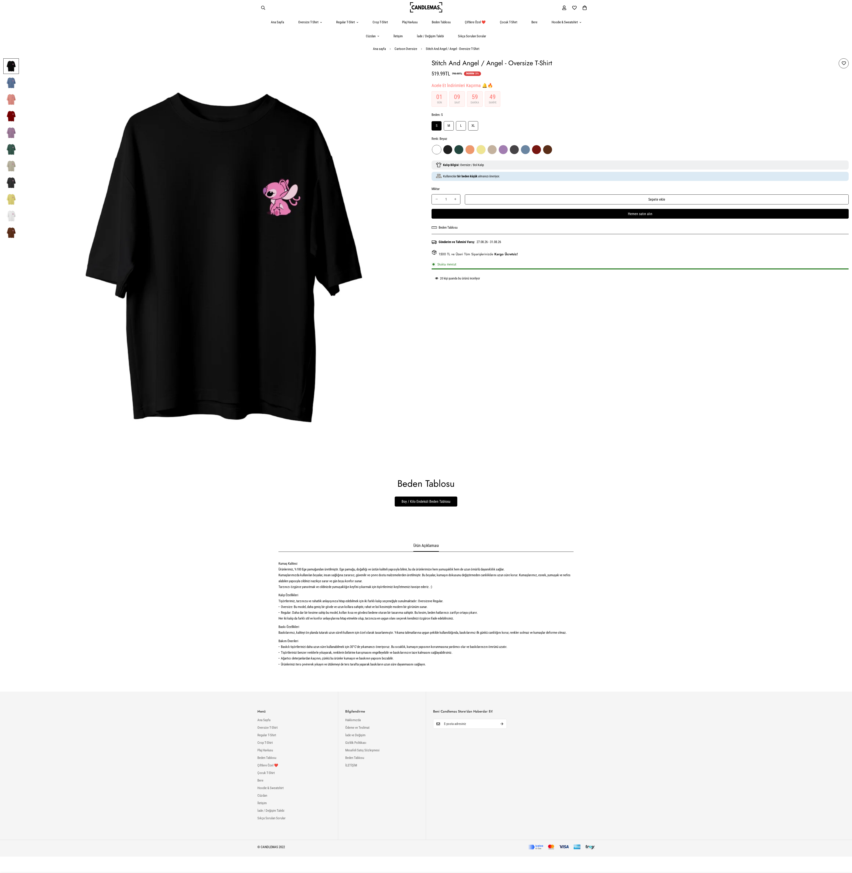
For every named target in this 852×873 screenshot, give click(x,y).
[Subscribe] (502, 724)
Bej (492, 149)
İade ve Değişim (355, 735)
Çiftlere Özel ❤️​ (475, 22)
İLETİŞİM (351, 765)
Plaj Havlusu (410, 22)
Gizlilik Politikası (355, 743)
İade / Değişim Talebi (430, 36)
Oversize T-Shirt (308, 22)
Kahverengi (547, 149)
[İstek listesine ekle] (844, 63)
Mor (503, 149)
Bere (534, 22)
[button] (585, 8)
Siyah (447, 149)
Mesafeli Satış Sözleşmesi (362, 750)
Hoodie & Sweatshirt (565, 22)
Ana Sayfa (277, 22)
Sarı (481, 149)
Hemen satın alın (640, 214)
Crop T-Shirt (380, 22)
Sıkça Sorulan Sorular (472, 36)
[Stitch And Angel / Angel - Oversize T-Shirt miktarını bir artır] (455, 199)
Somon (469, 149)
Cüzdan (371, 36)
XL (473, 126)
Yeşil (458, 149)
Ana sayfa (379, 49)
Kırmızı (536, 149)
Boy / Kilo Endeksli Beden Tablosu (426, 501)
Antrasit (514, 149)
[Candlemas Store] (426, 7)
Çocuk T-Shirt (508, 22)
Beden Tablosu (441, 22)
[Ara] (263, 8)
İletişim (398, 36)
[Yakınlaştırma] (411, 68)
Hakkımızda (353, 720)
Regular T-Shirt (345, 22)
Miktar (436, 189)
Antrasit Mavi (525, 149)
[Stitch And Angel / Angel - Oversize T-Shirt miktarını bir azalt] (437, 199)
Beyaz (436, 149)
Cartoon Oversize (405, 49)
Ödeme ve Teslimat (357, 728)
